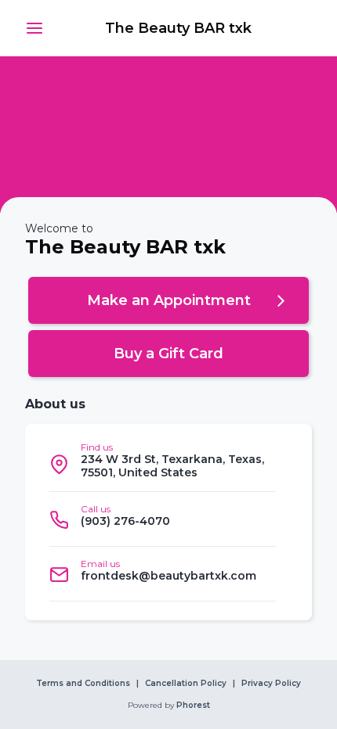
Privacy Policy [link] (271, 683)
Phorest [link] (193, 705)
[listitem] (162, 464)
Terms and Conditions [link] (83, 683)
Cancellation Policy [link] (185, 683)
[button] (34, 28)
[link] (178, 28)
